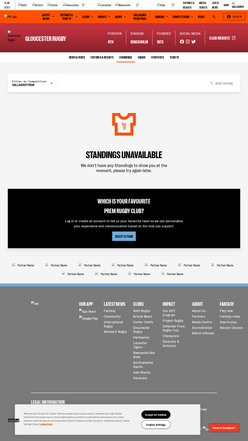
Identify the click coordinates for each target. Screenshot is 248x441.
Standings (125, 57)
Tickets (174, 57)
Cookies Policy (46, 423)
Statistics (157, 57)
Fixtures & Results (102, 57)
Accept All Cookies (156, 414)
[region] (108, 419)
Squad (142, 57)
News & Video (77, 57)
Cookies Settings (156, 424)
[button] (14, 420)
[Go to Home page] (17, 16)
